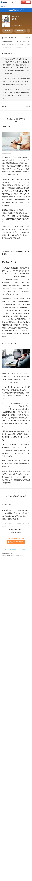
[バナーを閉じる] (30, 10)
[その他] (28, 31)
